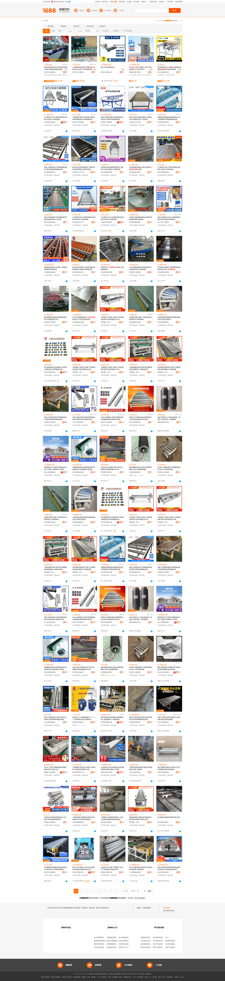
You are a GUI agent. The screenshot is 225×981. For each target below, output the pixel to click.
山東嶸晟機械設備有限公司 (78, 822)
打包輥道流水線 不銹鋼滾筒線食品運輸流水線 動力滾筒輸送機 (55, 118)
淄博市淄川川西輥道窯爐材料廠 (128, 947)
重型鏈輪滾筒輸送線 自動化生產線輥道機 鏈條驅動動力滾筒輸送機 (169, 368)
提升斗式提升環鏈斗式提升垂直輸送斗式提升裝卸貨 (140, 68)
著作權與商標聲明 (100, 974)
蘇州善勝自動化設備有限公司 (78, 272)
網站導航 (148, 974)
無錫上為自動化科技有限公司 (107, 72)
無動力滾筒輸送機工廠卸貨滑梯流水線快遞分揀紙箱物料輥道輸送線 (55, 718)
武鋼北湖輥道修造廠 (125, 941)
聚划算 (93, 977)
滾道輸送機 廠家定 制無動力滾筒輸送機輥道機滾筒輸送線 (55, 268)
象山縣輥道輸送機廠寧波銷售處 (128, 937)
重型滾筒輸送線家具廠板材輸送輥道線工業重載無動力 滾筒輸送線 (112, 718)
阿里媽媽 (115, 977)
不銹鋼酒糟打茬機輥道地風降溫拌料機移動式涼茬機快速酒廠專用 (83, 818)
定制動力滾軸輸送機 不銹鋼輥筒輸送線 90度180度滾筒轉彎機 (169, 468)
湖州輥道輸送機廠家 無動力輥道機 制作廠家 (140, 168)
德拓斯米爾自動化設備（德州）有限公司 (107, 822)
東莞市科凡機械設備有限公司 (78, 72)
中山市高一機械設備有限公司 (164, 222)
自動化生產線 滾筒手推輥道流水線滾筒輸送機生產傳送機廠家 (169, 718)
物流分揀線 (57, 75)
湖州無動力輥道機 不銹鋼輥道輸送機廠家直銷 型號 (169, 268)
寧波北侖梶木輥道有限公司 (102, 947)
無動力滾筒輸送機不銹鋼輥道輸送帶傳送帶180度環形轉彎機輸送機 (112, 118)
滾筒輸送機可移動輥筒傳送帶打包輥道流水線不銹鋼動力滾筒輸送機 (112, 168)
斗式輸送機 (147, 75)
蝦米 (120, 977)
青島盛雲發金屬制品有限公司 (162, 937)
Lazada (181, 977)
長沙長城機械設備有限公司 (173, 944)
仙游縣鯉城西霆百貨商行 (135, 472)
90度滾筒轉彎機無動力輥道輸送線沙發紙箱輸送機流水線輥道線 (140, 268)
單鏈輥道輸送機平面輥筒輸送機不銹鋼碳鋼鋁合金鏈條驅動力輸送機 (83, 468)
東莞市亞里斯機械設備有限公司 (78, 122)
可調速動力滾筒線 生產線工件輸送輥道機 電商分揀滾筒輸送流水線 (112, 318)
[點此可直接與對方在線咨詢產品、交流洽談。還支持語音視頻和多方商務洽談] (67, 131)
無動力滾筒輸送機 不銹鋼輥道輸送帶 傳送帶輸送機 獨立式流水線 (55, 218)
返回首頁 (130, 898)
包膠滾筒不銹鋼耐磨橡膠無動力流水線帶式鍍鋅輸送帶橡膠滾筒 (55, 818)
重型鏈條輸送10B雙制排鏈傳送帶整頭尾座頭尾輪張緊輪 (169, 68)
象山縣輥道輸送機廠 (100, 937)
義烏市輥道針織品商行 (101, 944)
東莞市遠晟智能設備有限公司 (50, 222)
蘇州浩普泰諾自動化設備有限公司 (164, 872)
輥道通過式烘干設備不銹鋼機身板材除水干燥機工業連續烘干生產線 (55, 468)
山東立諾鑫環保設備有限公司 (135, 772)
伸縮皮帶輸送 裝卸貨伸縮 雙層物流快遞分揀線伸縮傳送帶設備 (55, 68)
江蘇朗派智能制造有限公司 (107, 222)
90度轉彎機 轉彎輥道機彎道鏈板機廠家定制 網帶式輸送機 (169, 318)
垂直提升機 (140, 75)
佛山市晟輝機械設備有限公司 (50, 472)
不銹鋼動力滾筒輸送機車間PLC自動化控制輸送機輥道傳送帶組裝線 (112, 818)
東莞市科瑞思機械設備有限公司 (50, 72)
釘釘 (163, 977)
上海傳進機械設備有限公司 (135, 872)
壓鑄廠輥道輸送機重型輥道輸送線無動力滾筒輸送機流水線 (55, 318)
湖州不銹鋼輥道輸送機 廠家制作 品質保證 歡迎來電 (83, 318)
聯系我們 (141, 974)
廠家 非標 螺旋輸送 (107, 67)
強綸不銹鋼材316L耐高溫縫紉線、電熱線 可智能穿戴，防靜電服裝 (169, 418)
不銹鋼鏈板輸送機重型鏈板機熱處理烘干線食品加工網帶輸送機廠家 (55, 868)
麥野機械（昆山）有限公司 (107, 322)
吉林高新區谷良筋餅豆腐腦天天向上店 (152, 941)
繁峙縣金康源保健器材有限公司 (175, 941)
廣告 (66, 69)
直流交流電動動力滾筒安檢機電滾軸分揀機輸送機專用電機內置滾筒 (112, 418)
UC (150, 977)
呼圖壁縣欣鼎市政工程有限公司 (150, 937)
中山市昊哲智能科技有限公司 (78, 422)
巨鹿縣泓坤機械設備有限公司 (50, 822)
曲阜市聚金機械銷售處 (164, 772)
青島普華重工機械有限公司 (107, 772)
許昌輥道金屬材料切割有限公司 (128, 944)
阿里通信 (140, 977)
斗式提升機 (132, 75)
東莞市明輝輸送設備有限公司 (135, 422)
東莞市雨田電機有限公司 (78, 722)
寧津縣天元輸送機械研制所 (164, 472)
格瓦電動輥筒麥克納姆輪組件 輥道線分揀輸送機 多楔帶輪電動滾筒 (55, 368)
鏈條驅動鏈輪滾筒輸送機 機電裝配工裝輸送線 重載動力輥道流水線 (140, 818)
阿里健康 (169, 977)
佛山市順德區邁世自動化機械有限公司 (164, 722)
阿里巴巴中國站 (67, 977)
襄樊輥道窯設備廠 (99, 941)
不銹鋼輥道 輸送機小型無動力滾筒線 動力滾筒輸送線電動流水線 (83, 768)
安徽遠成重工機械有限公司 (135, 72)
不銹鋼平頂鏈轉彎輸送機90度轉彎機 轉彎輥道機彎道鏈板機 (140, 218)
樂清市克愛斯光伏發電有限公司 (162, 947)
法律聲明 (110, 974)
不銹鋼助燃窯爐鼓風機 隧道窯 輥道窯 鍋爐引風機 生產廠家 (140, 768)
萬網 (146, 977)
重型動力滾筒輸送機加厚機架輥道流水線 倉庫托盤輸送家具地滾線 (140, 418)
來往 (159, 977)
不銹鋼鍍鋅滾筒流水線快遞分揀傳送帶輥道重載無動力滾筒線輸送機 (83, 118)
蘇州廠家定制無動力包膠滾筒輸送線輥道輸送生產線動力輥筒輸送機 (83, 268)
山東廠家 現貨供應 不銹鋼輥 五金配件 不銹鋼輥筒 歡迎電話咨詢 (112, 868)
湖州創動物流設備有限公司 (135, 172)
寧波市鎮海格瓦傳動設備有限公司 (50, 372)
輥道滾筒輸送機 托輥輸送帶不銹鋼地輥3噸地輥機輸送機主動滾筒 (169, 668)
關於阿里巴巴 (133, 974)
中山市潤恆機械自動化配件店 (50, 722)
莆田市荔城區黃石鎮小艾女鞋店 (150, 947)
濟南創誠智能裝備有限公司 (50, 122)
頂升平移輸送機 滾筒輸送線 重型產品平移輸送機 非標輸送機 (140, 868)
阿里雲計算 (126, 977)
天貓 (88, 977)
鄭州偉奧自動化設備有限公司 (78, 772)
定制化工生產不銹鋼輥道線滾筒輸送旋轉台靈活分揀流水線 (55, 768)
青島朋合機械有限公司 (107, 872)
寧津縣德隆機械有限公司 (135, 222)
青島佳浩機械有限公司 (78, 872)
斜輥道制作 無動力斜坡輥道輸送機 (112, 268)
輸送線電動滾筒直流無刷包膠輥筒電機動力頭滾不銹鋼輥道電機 (140, 468)
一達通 (176, 977)
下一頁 (124, 891)
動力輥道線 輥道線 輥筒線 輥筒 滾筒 (169, 817)
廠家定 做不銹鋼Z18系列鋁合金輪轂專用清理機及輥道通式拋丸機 (83, 868)
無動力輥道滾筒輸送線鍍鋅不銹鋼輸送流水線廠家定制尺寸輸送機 (140, 118)
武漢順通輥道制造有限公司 (114, 944)
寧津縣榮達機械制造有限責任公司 (135, 722)
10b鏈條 (167, 75)
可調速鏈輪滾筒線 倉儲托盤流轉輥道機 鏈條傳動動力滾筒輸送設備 (140, 368)
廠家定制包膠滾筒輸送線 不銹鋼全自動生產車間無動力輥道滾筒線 (83, 168)
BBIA (167, 937)
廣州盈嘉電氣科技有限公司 (149, 944)
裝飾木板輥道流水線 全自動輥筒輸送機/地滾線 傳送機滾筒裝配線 (169, 218)
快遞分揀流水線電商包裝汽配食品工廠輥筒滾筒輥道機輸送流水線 (112, 468)
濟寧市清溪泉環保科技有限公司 (162, 944)
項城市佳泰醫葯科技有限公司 (174, 947)
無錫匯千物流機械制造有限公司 (107, 122)
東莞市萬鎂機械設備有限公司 (164, 172)
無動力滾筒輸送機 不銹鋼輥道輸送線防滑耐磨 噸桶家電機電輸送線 (55, 168)
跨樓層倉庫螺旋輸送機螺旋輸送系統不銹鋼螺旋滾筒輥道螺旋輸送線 (169, 118)
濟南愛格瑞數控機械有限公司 (107, 722)
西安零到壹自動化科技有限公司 (107, 472)
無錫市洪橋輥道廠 (112, 941)
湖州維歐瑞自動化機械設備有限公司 (164, 822)
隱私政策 (125, 974)
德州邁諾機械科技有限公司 (50, 172)
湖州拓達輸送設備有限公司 (78, 472)
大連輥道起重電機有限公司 (114, 937)
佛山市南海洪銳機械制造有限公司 (164, 672)
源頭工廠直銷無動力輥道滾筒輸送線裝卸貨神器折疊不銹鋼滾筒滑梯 (83, 418)
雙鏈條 (173, 75)
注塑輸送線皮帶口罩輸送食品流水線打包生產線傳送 (83, 68)
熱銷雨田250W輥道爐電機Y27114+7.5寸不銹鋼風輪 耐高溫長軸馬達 (84, 718)
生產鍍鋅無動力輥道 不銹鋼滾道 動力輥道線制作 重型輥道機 (140, 318)
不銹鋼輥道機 (146, 908)
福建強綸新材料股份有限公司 (164, 422)
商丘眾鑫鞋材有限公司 (160, 941)
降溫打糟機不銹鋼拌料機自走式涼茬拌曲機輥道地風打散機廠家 (169, 768)
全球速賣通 (76, 977)
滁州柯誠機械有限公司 (164, 72)
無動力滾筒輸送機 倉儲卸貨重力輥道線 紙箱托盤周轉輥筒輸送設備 (140, 718)
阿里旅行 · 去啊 (106, 977)
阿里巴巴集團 (45, 977)
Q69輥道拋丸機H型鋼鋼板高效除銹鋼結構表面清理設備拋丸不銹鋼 (112, 768)
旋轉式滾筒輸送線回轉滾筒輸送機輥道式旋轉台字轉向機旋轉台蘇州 (169, 868)
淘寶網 (83, 977)
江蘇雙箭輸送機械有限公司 (50, 272)
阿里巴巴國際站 (55, 977)
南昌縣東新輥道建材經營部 (114, 947)
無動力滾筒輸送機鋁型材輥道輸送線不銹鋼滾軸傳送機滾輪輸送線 (55, 418)
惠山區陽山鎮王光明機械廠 (78, 222)
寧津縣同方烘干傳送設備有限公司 (135, 122)
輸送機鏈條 (161, 75)
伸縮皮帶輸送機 (49, 75)
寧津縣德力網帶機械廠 (135, 272)
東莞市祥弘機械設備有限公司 (107, 422)
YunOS (134, 977)
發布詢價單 (166, 908)
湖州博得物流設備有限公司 (164, 122)
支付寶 (154, 977)
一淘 (98, 977)
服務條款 (117, 974)
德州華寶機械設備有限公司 (107, 172)
